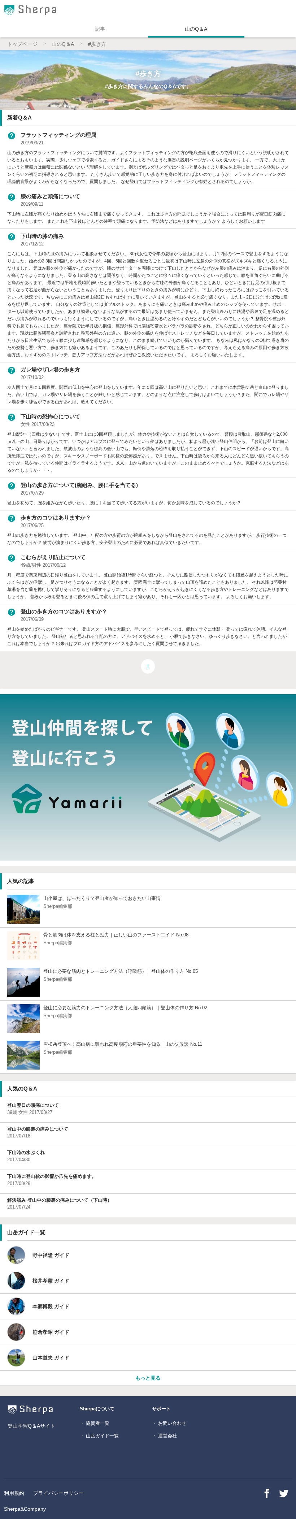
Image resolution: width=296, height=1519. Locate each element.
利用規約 (14, 1493)
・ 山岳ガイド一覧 (99, 1436)
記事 (100, 29)
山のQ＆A (196, 29)
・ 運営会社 (164, 1436)
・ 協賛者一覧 (94, 1423)
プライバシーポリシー (58, 1493)
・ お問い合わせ (169, 1423)
